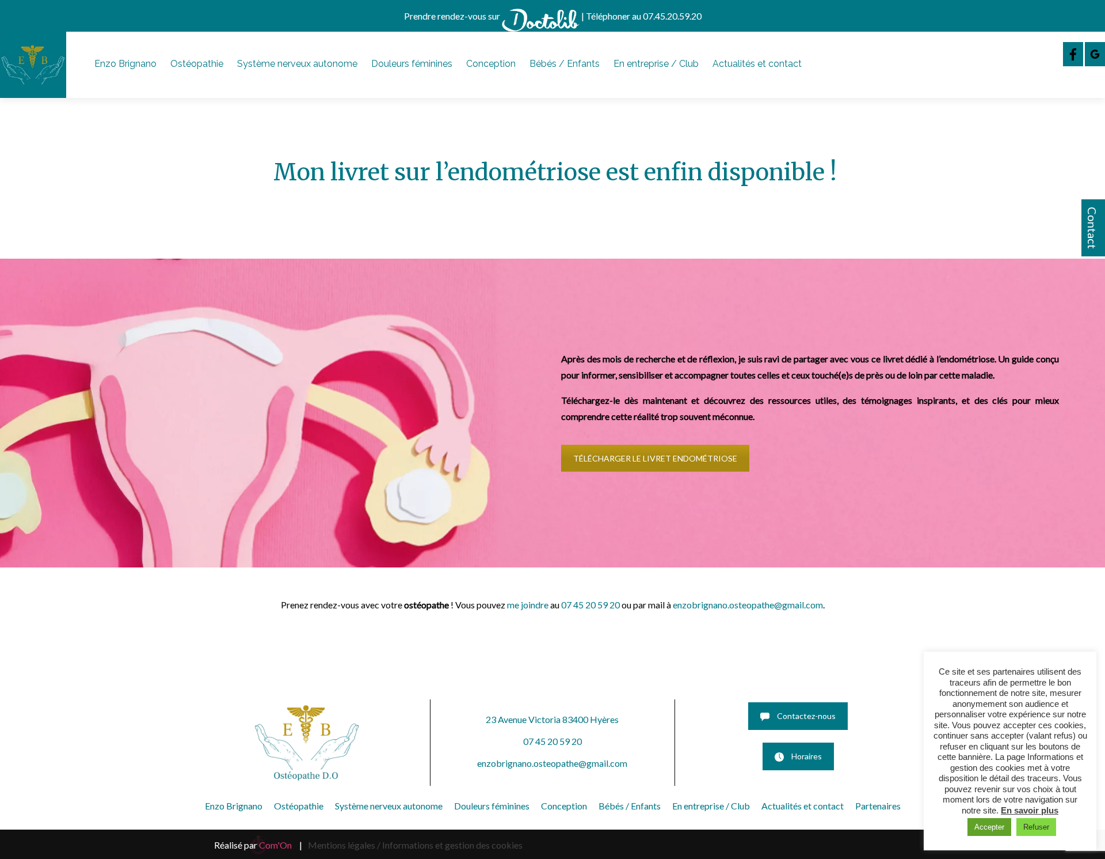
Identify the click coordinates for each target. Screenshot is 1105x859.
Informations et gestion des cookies (452, 844)
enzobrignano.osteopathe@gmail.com (748, 604)
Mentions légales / (344, 844)
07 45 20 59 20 (590, 604)
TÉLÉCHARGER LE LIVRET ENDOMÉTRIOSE (655, 458)
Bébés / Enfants (564, 63)
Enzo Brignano (125, 63)
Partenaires (878, 805)
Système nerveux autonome (297, 63)
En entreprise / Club (656, 63)
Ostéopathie (196, 63)
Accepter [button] (989, 827)
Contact (1092, 228)
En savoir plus (1029, 810)
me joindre (527, 604)
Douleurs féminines (411, 63)
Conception (491, 63)
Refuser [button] (1036, 827)
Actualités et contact (757, 63)
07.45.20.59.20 (672, 15)
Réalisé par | (258, 844)
